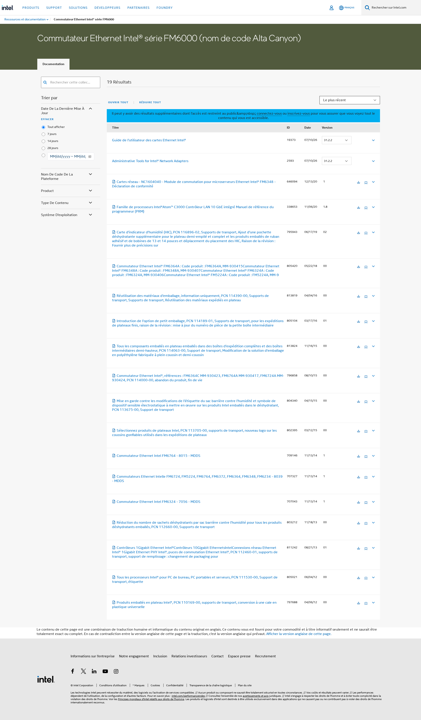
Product (47, 191)
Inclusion (160, 656)
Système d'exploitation (59, 215)
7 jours (52, 134)
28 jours (52, 148)
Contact (217, 656)
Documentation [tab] (53, 64)
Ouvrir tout (118, 102)
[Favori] (366, 184)
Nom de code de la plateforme (57, 176)
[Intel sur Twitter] (83, 672)
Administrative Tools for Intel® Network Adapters (150, 161)
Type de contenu (54, 203)
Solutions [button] (78, 8)
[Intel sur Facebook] (72, 672)
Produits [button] (30, 8)
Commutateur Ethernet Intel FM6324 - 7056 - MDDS (158, 502)
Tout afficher (56, 127)
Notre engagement (134, 656)
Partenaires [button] (138, 8)
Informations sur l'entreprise (93, 656)
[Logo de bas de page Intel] (46, 679)
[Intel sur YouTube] (105, 672)
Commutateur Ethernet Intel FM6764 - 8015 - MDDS (158, 456)
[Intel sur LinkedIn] (94, 672)
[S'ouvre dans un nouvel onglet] (358, 183)
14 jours (52, 141)
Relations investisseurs (189, 656)
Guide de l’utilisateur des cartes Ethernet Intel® (149, 140)
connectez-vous (269, 113)
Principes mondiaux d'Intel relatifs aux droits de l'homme (151, 699)
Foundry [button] (165, 8)
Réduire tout (150, 102)
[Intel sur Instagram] (116, 672)
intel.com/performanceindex (188, 695)
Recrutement (265, 656)
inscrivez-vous (298, 113)
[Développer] (373, 140)
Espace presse (239, 656)
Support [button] (54, 8)
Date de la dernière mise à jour (62, 110)
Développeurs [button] (107, 8)
